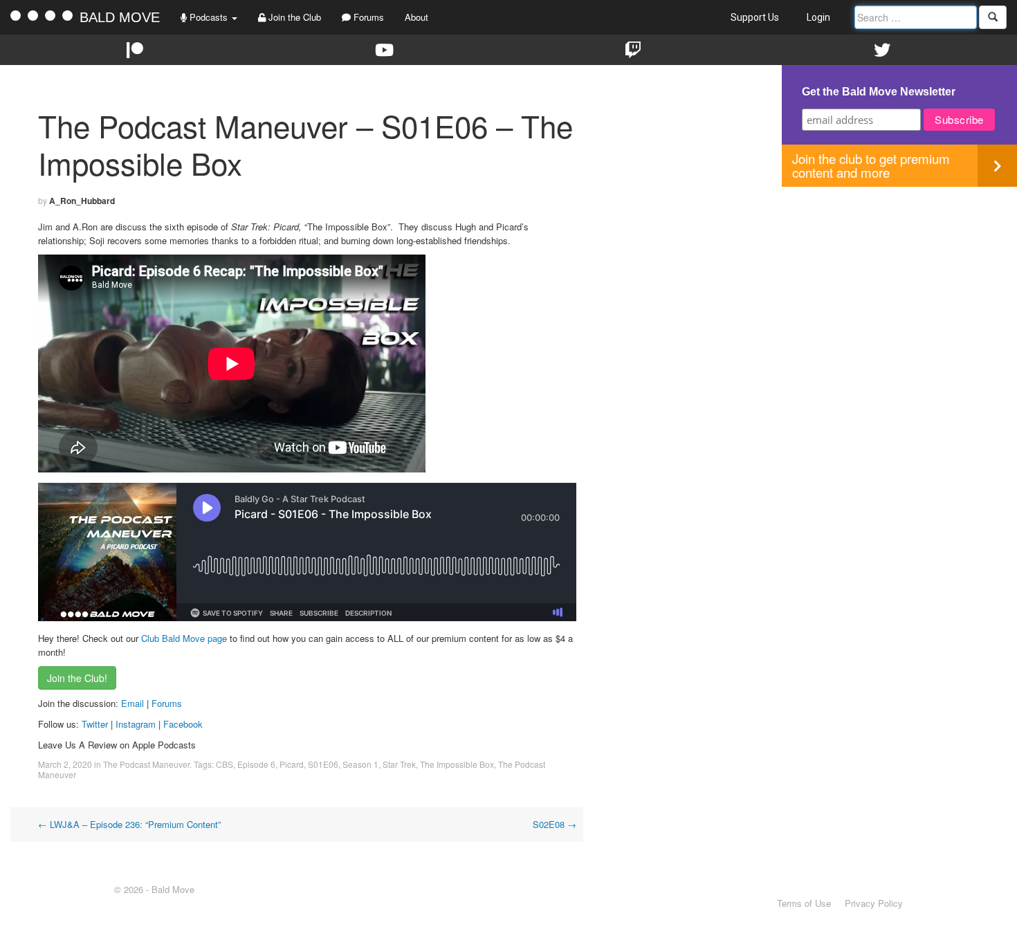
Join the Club (293, 17)
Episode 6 (256, 764)
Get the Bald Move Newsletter (878, 92)
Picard (292, 764)
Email (132, 703)
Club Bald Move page (184, 638)
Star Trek (399, 764)
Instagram (136, 723)
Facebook (183, 723)
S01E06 (323, 764)
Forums (367, 17)
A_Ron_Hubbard (82, 200)
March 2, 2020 (65, 764)
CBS (224, 764)
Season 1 (360, 764)
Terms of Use (804, 903)
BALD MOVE (120, 17)
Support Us (755, 17)
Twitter (95, 723)
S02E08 (554, 824)
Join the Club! (77, 678)
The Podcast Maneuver (146, 764)
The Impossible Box (457, 764)
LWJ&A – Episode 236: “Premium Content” (129, 824)
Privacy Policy (874, 903)
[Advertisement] (899, 283)
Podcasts (208, 17)
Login (818, 17)
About (416, 17)
